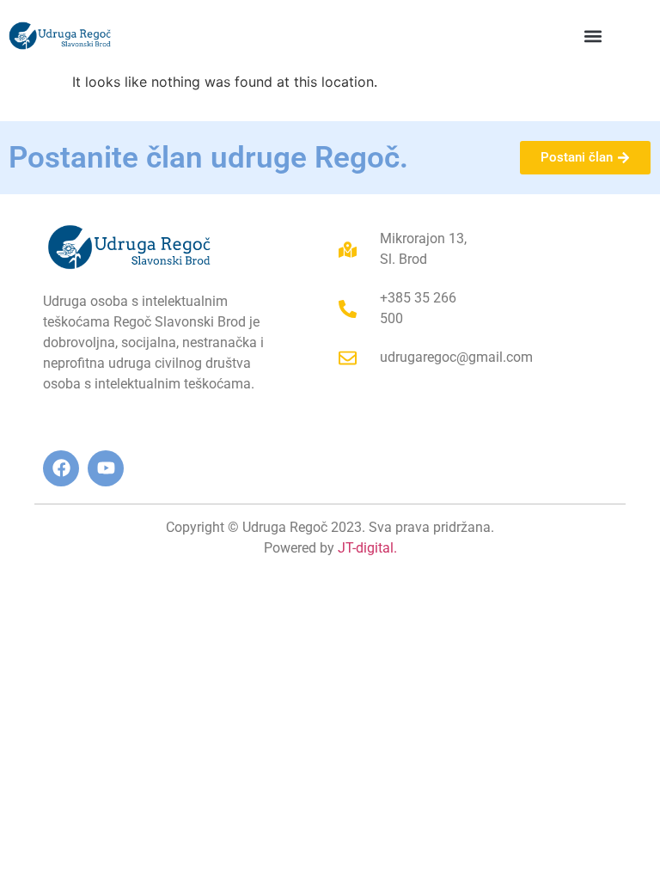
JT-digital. (367, 548)
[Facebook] (61, 468)
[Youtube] (106, 468)
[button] (592, 35)
